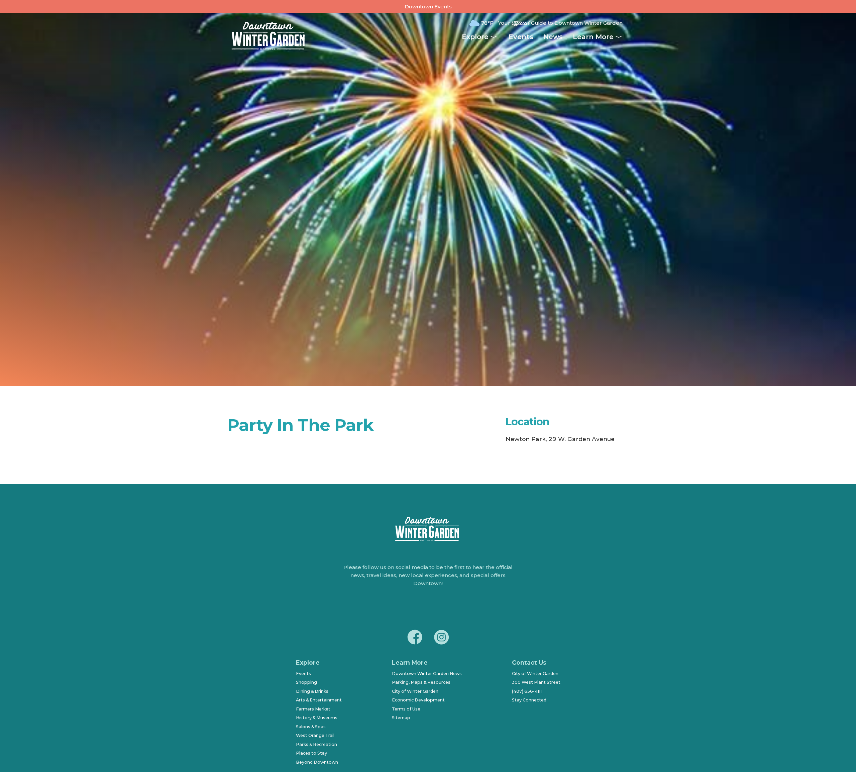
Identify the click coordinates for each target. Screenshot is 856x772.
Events (521, 37)
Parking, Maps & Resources (421, 682)
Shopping (306, 682)
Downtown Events (428, 6)
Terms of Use (406, 708)
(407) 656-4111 (527, 691)
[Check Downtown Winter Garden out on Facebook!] (414, 638)
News (553, 37)
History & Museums (316, 717)
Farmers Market (313, 708)
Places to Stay (311, 753)
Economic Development (418, 699)
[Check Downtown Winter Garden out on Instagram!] (441, 638)
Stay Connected (529, 699)
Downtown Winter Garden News (427, 673)
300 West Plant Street (536, 682)
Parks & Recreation (316, 744)
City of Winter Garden (415, 691)
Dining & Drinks (312, 691)
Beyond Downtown (317, 762)
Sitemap (401, 717)
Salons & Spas (311, 726)
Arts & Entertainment (319, 699)
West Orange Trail (315, 735)
